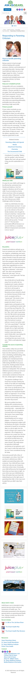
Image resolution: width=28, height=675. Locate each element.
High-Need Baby (5, 31)
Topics (4, 29)
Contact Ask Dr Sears (10, 655)
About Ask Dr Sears (10, 657)
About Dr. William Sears (11, 659)
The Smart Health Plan (12, 627)
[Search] (25, 13)
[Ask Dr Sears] (14, 3)
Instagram (20, 10)
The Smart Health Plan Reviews (15, 631)
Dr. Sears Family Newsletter (10, 642)
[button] (15, 25)
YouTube (24, 10)
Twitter (22, 10)
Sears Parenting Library (9, 640)
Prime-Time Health (7, 646)
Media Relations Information (12, 662)
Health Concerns (10, 29)
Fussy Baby (17, 29)
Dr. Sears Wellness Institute (10, 644)
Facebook (17, 10)
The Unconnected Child (14, 151)
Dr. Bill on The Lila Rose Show (14, 622)
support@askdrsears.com (12, 653)
